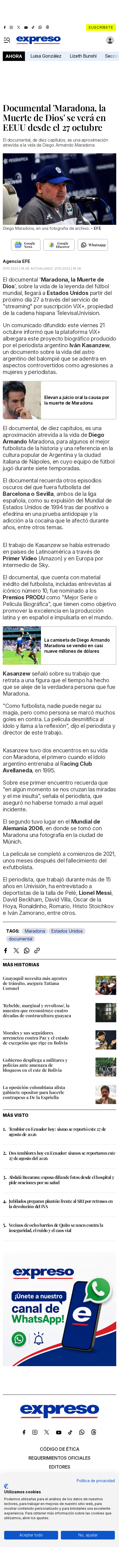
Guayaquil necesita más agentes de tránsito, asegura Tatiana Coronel (35, 983)
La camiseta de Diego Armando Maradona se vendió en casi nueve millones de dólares (77, 645)
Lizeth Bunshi (83, 56)
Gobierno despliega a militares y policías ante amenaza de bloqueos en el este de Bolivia (35, 1065)
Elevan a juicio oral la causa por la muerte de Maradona (76, 400)
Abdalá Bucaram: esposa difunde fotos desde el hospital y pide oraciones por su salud (61, 1179)
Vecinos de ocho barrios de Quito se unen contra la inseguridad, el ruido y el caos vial (56, 1227)
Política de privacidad (96, 1481)
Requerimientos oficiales (59, 1457)
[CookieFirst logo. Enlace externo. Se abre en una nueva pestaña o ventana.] (6, 1486)
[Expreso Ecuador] (59, 1416)
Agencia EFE (16, 261)
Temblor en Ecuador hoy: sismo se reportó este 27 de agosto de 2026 (57, 1131)
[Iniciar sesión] (110, 40)
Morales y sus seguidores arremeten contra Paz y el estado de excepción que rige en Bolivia (36, 1038)
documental (20, 939)
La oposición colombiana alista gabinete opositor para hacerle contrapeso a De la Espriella (34, 1092)
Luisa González (45, 56)
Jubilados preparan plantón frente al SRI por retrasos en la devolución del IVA (61, 1203)
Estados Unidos (67, 931)
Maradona (35, 931)
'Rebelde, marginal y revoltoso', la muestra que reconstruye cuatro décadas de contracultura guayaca (37, 1010)
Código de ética (59, 1449)
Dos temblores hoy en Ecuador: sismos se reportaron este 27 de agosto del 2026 (62, 1155)
